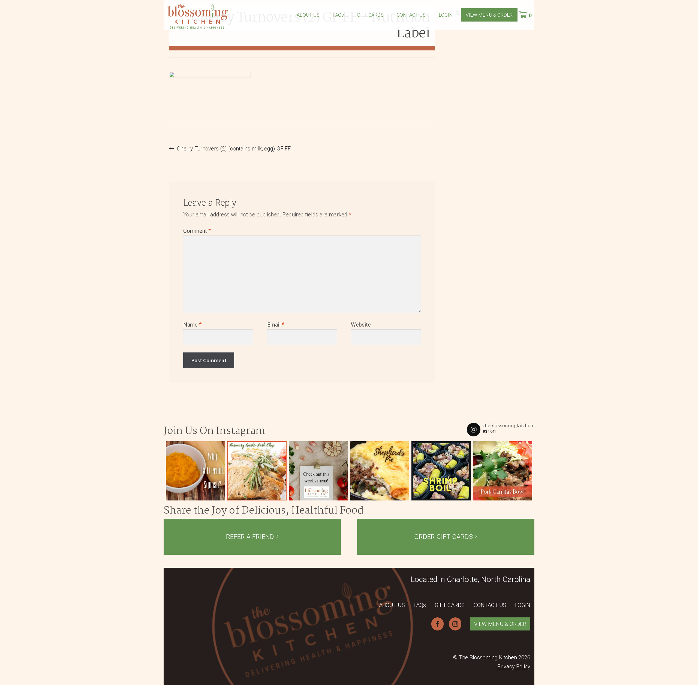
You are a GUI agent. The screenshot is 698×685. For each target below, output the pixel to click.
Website (361, 324)
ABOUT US (308, 15)
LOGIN (446, 15)
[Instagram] (219, 495)
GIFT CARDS (370, 15)
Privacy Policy (513, 666)
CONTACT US (411, 15)
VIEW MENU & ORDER (489, 15)
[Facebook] (437, 623)
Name (192, 324)
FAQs (338, 15)
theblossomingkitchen (194, 446)
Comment (197, 231)
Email (275, 324)
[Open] (195, 470)
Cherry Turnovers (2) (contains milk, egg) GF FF (234, 149)
